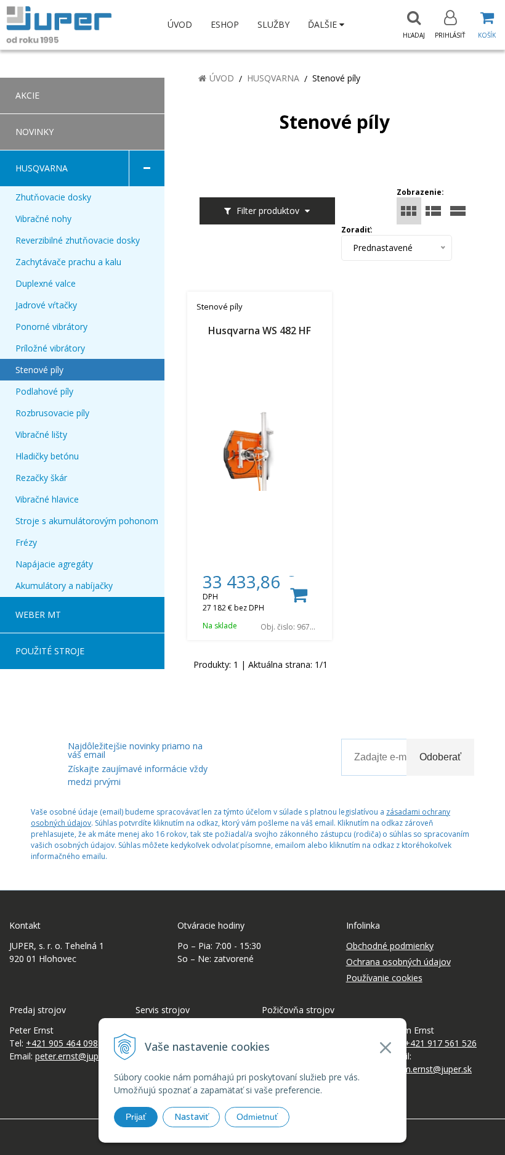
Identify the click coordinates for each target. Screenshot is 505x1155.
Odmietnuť (257, 1117)
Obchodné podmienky (390, 946)
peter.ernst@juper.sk (76, 1056)
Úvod (180, 24)
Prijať (136, 1117)
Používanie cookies (384, 978)
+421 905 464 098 (62, 1043)
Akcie (27, 95)
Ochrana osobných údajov (398, 962)
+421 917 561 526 (441, 1043)
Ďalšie (323, 24)
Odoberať (440, 757)
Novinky (34, 132)
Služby (273, 24)
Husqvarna (273, 78)
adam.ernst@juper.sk (430, 1069)
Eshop (225, 24)
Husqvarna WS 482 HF (259, 331)
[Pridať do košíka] (298, 595)
